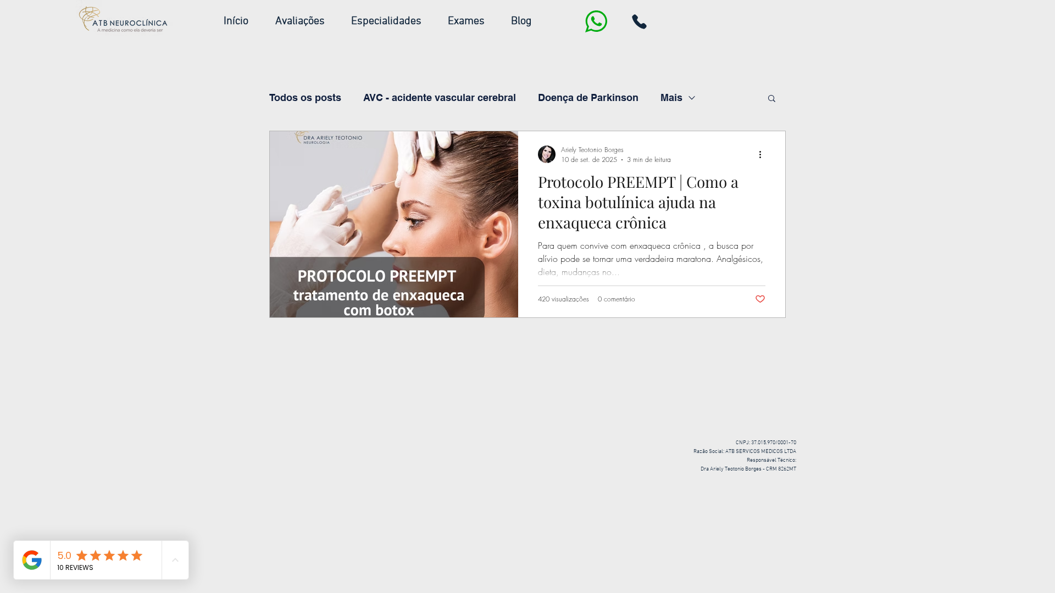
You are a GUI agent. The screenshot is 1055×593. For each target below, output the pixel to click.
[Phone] (639, 21)
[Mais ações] (763, 154)
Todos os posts (305, 97)
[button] (394, 21)
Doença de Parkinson (588, 97)
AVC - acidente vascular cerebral (439, 97)
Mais (671, 97)
